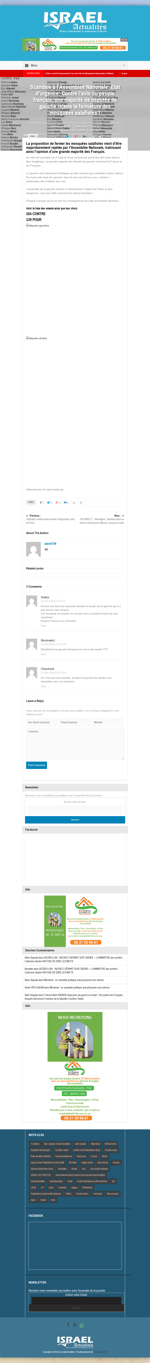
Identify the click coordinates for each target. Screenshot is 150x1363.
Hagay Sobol (87, 1162)
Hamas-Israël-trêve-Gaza (42, 1168)
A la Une (55, 130)
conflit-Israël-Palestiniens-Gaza (86, 1150)
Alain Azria (95, 1143)
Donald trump (111, 1150)
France (72, 130)
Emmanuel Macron (64, 1156)
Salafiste (81, 130)
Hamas (116, 1162)
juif (113, 1181)
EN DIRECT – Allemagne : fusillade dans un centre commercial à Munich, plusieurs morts (102, 519)
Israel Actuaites (56, 1181)
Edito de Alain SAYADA (41, 1156)
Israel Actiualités (38, 1181)
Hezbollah (62, 1168)
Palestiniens (87, 1187)
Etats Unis (81, 1156)
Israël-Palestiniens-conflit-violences (92, 1181)
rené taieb (97, 1193)
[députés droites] (75, 410)
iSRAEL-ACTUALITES (41, 1175)
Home (26, 135)
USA (53, 1200)
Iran (83, 1168)
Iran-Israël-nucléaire (99, 1168)
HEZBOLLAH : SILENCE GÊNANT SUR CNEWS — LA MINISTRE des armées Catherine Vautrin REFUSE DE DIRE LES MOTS (71, 970)
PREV (68, 1193)
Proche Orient (82, 1193)
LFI (42, 1187)
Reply (43, 626)
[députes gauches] (75, 278)
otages (74, 1187)
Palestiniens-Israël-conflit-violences (46, 1193)
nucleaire (62, 1187)
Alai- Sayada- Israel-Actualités (57, 1143)
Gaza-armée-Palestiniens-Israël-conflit (47, 1162)
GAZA (104, 1156)
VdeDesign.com (100, 1352)
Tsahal (43, 1200)
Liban (51, 1187)
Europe (64, 130)
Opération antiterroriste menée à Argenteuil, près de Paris (50, 519)
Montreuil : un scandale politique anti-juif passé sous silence (74, 980)
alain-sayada (80, 1143)
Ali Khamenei (110, 1143)
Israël (70, 1181)
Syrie (33, 1200)
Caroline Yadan (61, 1150)
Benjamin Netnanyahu (40, 1150)
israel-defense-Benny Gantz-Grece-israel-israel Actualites (80, 1175)
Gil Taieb (72, 1162)
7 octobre (35, 1143)
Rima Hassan (113, 1193)
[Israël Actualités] (75, 22)
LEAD (33, 1187)
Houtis (74, 1168)
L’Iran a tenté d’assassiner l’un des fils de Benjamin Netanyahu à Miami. (58, 73)
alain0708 (66, 126)
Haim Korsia (103, 1162)
